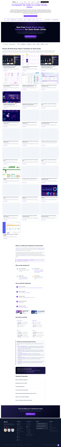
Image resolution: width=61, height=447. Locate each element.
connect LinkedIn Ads (39, 287)
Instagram (29, 426)
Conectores (29, 421)
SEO (33, 19)
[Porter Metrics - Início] (14, 1)
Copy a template (27, 292)
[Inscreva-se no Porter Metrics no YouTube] (6, 427)
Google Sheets (20, 428)
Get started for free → (30, 371)
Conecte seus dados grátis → (30, 36)
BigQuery (19, 424)
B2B (24, 19)
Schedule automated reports (23, 307)
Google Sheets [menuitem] (13, 44)
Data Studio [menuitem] (6, 44)
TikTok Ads (29, 432)
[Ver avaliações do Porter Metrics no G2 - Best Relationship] (12, 430)
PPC (8, 19)
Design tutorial (21, 302)
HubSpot (29, 429)
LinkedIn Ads (17, 249)
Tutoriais (50, 426)
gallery (23, 292)
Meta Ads (29, 423)
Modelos (50, 424)
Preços (50, 423)
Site (37, 19)
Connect (20, 287)
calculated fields (26, 297)
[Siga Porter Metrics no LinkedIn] (4, 427)
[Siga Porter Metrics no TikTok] (8, 427)
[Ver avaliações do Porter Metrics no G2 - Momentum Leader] (5, 430)
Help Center (51, 429)
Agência (29, 19)
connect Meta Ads (33, 287)
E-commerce (20, 19)
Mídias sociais (13, 19)
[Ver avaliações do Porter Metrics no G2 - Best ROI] (9, 430)
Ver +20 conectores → (30, 435)
